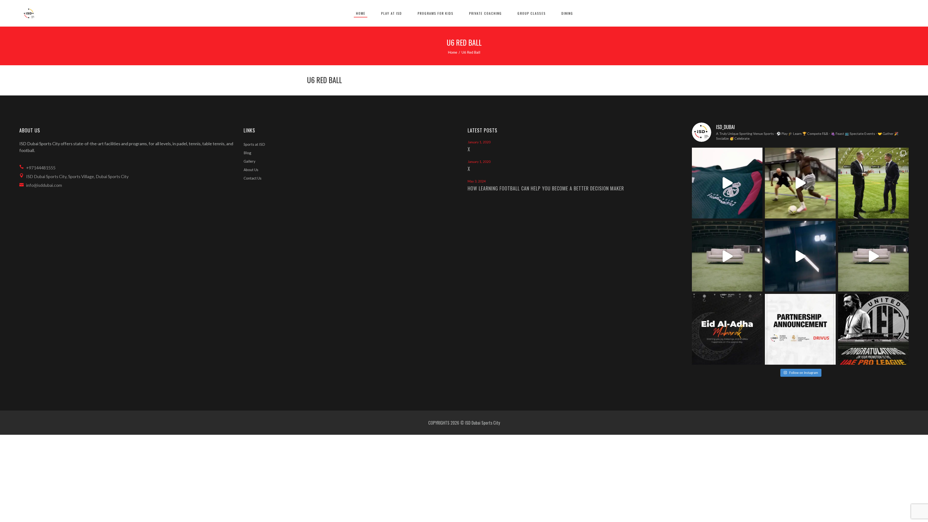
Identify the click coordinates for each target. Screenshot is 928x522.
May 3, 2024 (477, 181)
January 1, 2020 (479, 142)
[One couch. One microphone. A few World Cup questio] (727, 256)
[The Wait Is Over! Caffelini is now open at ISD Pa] (800, 256)
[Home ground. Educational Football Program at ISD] (727, 183)
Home (452, 52)
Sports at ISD (254, 144)
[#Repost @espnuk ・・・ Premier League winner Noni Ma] (800, 183)
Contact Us (252, 178)
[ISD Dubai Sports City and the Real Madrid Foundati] (800, 329)
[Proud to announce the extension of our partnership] (873, 183)
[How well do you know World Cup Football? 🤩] (873, 256)
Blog (247, 153)
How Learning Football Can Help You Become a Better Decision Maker (546, 188)
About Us (251, 169)
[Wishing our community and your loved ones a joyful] (727, 329)
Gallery (249, 161)
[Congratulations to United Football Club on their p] (873, 329)
